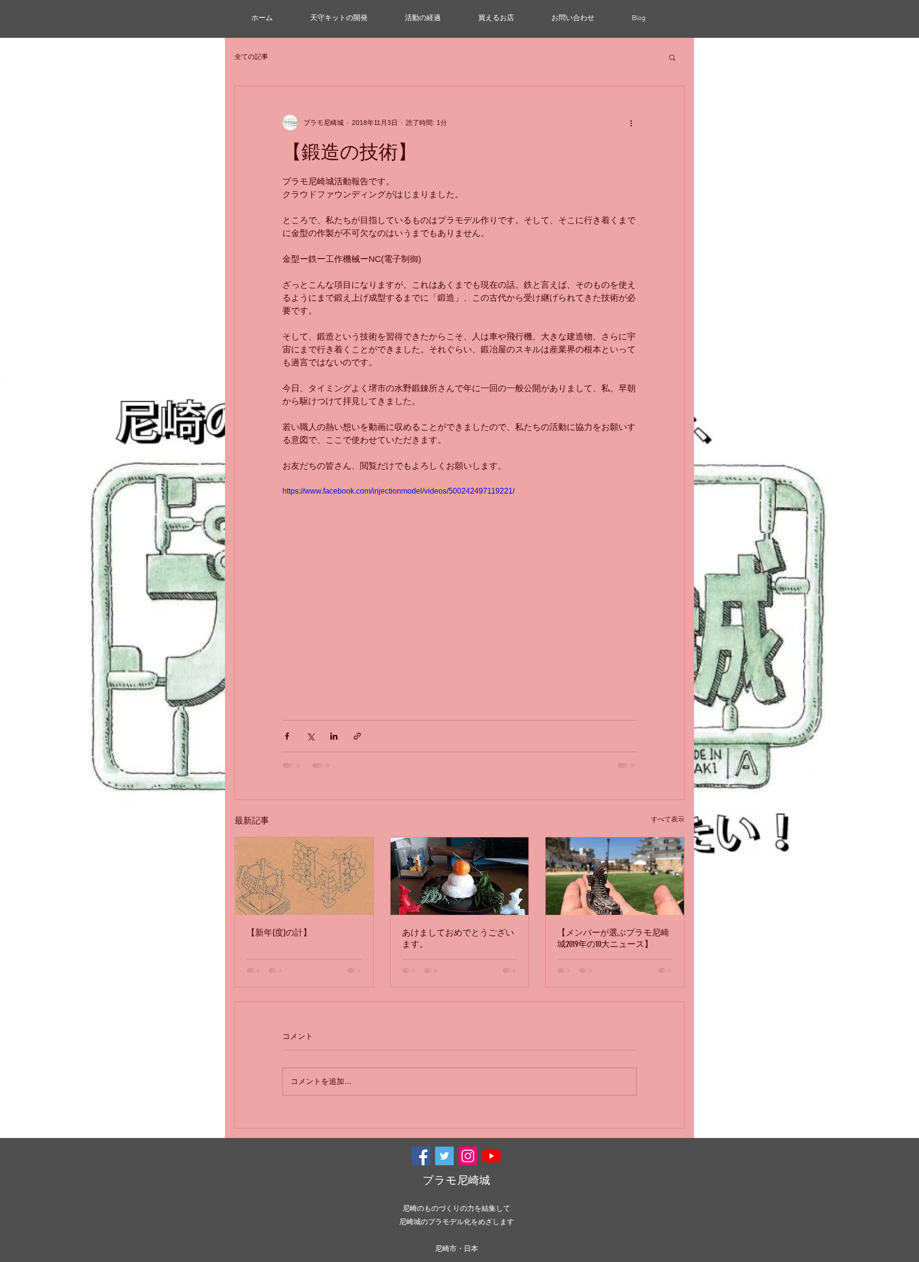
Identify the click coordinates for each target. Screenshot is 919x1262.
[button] (672, 57)
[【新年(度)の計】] (304, 876)
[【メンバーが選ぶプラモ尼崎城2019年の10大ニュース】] (615, 876)
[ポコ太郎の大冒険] (491, 1156)
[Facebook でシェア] (286, 736)
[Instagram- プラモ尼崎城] (468, 1156)
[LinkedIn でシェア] (333, 736)
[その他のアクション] (631, 122)
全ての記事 (251, 56)
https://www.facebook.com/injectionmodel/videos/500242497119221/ (398, 491)
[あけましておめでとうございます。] (460, 876)
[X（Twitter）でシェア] (310, 736)
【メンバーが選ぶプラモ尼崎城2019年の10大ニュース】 (613, 938)
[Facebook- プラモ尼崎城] (421, 1156)
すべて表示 (667, 819)
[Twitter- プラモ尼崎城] (444, 1156)
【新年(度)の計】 (279, 932)
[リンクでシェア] (357, 736)
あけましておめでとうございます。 (458, 938)
